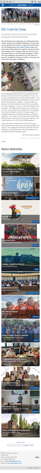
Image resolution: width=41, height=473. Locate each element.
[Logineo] (35, 1)
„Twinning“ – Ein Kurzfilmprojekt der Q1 (13, 264)
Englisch (35, 411)
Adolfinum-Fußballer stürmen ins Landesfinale (15, 335)
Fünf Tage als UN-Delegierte (10, 193)
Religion (35, 316)
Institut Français (25, 47)
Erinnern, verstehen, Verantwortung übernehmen (16, 430)
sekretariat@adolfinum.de (12, 461)
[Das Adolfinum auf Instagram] (4, 2)
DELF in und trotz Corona (13, 29)
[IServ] (39, 1)
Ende (31, 445)
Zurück (3, 141)
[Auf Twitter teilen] (39, 9)
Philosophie (34, 388)
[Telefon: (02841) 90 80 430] (13, 1)
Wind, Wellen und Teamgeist (10, 311)
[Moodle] (32, 1)
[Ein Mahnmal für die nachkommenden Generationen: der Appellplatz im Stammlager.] (20, 425)
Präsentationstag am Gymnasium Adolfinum (14, 359)
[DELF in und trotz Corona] (20, 22)
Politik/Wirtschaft (32, 198)
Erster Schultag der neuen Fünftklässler (13, 169)
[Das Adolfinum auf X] (7, 2)
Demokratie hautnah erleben (10, 288)
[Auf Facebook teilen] (36, 9)
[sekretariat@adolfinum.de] (10, 1)
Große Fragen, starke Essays (10, 382)
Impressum (36, 468)
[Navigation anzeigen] (2, 4)
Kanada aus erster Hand (8, 406)
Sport (36, 340)
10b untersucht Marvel (8, 240)
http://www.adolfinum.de (14, 463)
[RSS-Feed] (1, 1)
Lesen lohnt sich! (6, 216)
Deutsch (35, 221)
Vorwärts (26, 445)
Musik (36, 269)
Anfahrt (30, 468)
